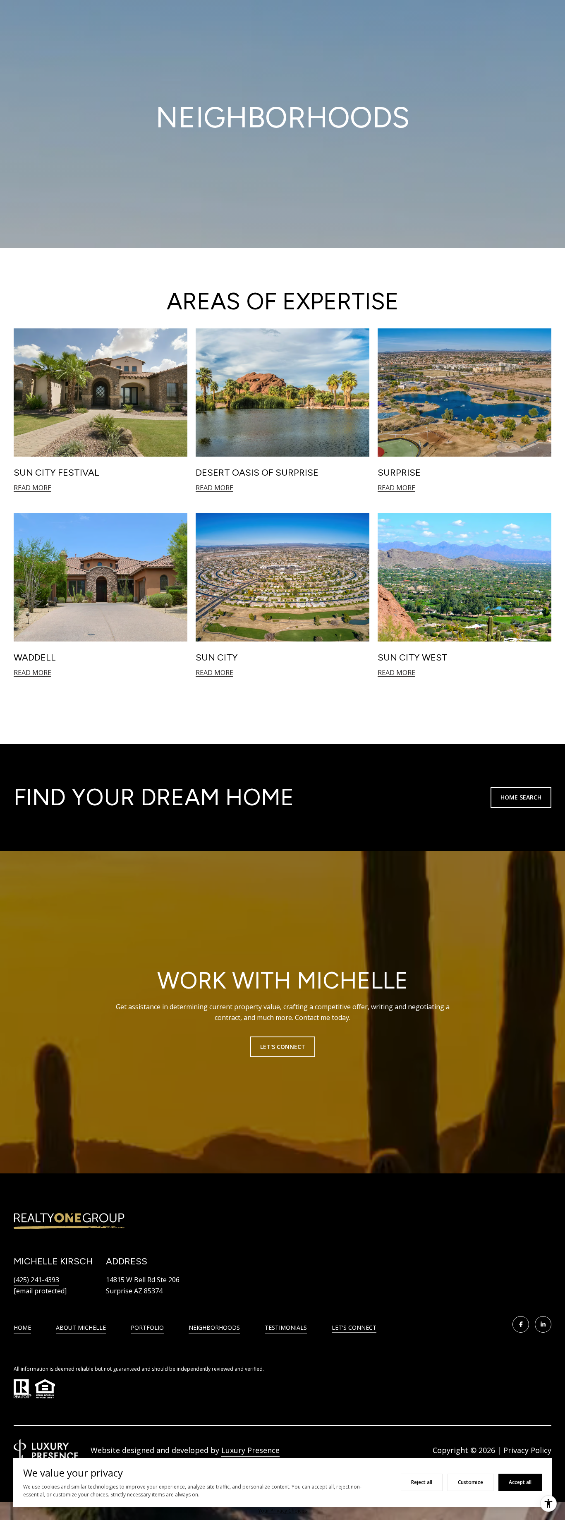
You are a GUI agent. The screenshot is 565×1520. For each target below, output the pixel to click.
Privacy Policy (527, 1450)
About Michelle (81, 1327)
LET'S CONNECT (354, 1327)
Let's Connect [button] (282, 1047)
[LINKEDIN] (543, 1324)
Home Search (520, 797)
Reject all (421, 1482)
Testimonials (286, 1327)
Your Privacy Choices (282, 1510)
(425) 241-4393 (36, 1279)
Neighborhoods (214, 1327)
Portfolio (147, 1327)
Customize (470, 1482)
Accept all (520, 1482)
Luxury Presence (250, 1450)
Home (22, 1327)
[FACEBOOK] (520, 1324)
